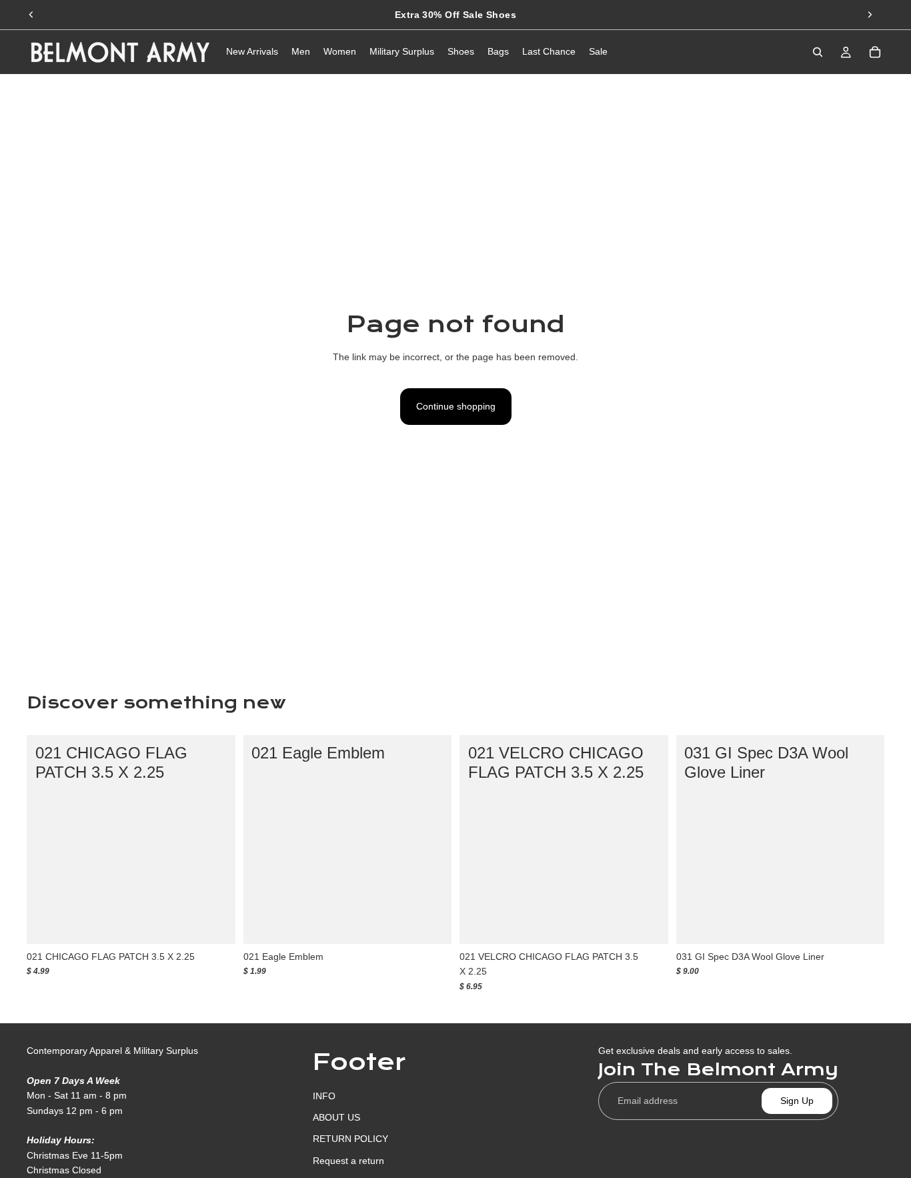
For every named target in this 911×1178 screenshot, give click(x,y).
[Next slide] (869, 14)
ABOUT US (336, 1117)
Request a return (348, 1160)
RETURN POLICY (350, 1138)
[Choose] (215, 923)
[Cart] (875, 52)
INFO (324, 1096)
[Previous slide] (31, 14)
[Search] (817, 52)
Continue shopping (456, 406)
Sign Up (797, 1100)
